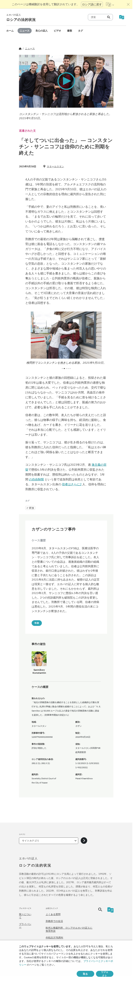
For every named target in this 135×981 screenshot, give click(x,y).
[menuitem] (10, 30)
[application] (66, 81)
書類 (69, 30)
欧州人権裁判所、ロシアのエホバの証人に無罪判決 (69, 929)
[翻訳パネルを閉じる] (128, 4)
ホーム (10, 30)
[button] (66, 81)
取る (85, 973)
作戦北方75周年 (54, 937)
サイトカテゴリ (30, 840)
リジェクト (104, 974)
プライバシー (25, 926)
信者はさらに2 (72, 484)
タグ (80, 30)
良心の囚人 (42, 30)
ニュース (25, 30)
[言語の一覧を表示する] (110, 4)
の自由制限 (36, 479)
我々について (25, 916)
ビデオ (57, 30)
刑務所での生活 (54, 921)
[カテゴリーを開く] (84, 840)
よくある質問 (53, 914)
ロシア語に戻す (92, 4)
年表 (36, 623)
